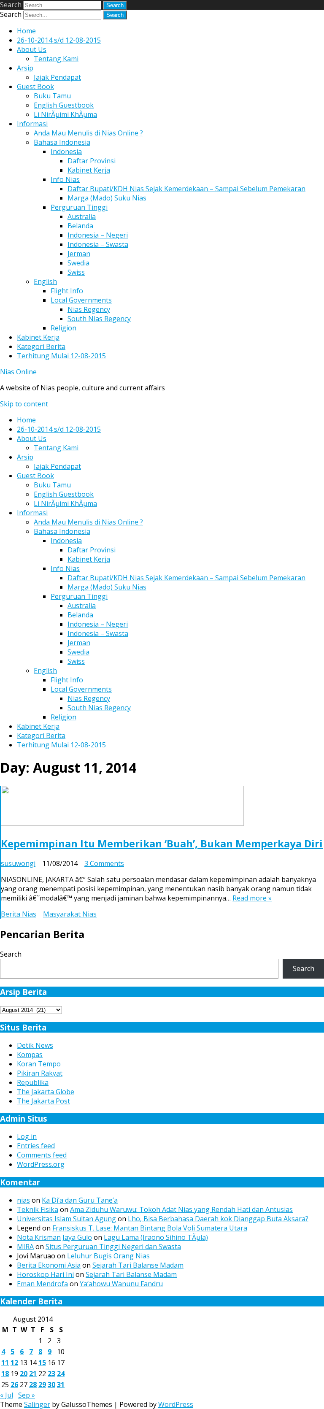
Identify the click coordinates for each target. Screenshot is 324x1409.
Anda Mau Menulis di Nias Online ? (88, 133)
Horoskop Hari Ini (45, 1274)
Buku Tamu (52, 95)
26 (14, 1384)
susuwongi (18, 863)
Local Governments (81, 300)
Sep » (26, 1395)
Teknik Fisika (37, 1209)
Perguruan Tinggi (79, 207)
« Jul (6, 1395)
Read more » (252, 898)
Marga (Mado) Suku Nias (107, 198)
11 (5, 1362)
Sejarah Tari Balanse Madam (138, 1265)
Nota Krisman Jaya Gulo (54, 1237)
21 (33, 1373)
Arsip (25, 68)
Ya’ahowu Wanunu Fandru (121, 1283)
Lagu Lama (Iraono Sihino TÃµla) (156, 1237)
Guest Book (35, 86)
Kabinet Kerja (89, 170)
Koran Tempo (39, 1063)
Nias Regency (89, 309)
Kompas (30, 1054)
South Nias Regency (99, 318)
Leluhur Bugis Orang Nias (108, 1255)
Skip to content (24, 403)
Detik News (35, 1045)
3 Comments (104, 863)
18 (5, 1373)
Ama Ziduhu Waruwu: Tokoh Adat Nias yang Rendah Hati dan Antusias (181, 1209)
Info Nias (65, 179)
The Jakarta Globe (45, 1091)
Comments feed (42, 1155)
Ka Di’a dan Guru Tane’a (80, 1200)
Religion (63, 328)
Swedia (78, 263)
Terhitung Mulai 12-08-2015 (61, 355)
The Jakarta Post (43, 1101)
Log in (27, 1136)
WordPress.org (41, 1164)
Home (26, 30)
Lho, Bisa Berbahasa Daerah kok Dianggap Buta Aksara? (218, 1218)
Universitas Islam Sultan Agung (66, 1218)
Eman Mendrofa (42, 1283)
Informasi (32, 123)
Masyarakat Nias (70, 914)
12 (14, 1362)
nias (23, 1200)
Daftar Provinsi (92, 160)
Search (11, 4)
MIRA (25, 1246)
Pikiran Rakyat (39, 1073)
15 (42, 1362)
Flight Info (67, 290)
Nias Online (18, 371)
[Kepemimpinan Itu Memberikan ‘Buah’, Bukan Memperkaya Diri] (122, 823)
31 (61, 1384)
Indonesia (66, 151)
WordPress (175, 1404)
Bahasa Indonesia (62, 142)
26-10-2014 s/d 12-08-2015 (59, 40)
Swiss (76, 272)
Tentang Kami (56, 58)
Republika (33, 1082)
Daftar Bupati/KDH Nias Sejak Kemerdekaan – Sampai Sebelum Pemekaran (186, 188)
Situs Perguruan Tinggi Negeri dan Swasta (113, 1246)
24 (61, 1373)
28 (33, 1384)
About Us (31, 49)
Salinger (37, 1404)
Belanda (80, 225)
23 (51, 1373)
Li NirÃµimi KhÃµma (65, 114)
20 (23, 1373)
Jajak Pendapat (57, 77)
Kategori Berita (41, 346)
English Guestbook (64, 105)
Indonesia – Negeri (98, 235)
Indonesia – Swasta (98, 244)
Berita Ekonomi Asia (49, 1265)
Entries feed (36, 1145)
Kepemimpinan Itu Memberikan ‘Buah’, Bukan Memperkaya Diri (162, 843)
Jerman (79, 253)
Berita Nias (18, 914)
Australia (82, 216)
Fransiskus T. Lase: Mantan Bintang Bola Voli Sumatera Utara (149, 1228)
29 (42, 1384)
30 (51, 1384)
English (45, 281)
